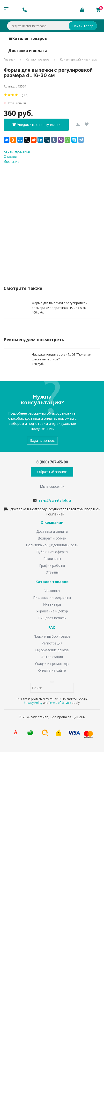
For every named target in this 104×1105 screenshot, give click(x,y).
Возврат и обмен (52, 538)
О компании (52, 522)
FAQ (52, 627)
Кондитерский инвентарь (78, 59)
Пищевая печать (52, 618)
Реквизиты (52, 558)
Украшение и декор (52, 611)
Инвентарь (52, 604)
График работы (52, 565)
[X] (27, 140)
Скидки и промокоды (52, 663)
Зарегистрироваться (47, 1041)
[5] (20, 95)
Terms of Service (59, 703)
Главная (9, 59)
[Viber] (61, 140)
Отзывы (52, 572)
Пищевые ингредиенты (52, 597)
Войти (18, 1031)
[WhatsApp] (67, 140)
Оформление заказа (52, 650)
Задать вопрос (42, 440)
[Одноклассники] (13, 140)
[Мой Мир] (20, 140)
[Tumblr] (54, 140)
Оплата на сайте (52, 670)
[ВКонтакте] (6, 140)
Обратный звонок (52, 472)
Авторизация (52, 656)
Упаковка (52, 590)
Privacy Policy (33, 703)
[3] (13, 95)
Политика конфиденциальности (52, 545)
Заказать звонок (24, 816)
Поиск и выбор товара (52, 636)
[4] (16, 95)
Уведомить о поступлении (38, 124)
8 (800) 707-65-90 (52, 462)
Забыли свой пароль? (79, 1024)
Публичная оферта (52, 551)
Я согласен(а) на (48, 219)
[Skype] (74, 140)
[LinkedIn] (40, 140)
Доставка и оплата (27, 50)
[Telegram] (81, 140)
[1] (5, 95)
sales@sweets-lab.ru (55, 500)
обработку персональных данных (67, 800)
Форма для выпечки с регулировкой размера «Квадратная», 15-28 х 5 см (60, 305)
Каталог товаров (29, 38)
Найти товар (82, 26)
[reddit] (34, 140)
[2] (9, 95)
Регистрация (52, 643)
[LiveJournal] (47, 140)
